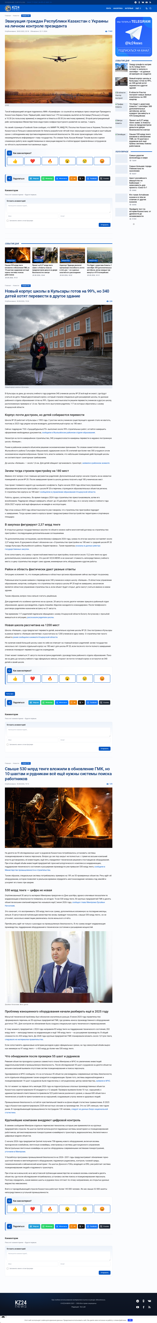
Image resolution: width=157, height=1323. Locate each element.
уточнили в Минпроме (15, 1151)
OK (130, 1320)
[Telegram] (135, 2)
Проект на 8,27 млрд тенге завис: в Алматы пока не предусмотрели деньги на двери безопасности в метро (44, 269)
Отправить (105, 225)
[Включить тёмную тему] (146, 8)
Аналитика (118, 8)
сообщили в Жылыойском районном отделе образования (68, 432)
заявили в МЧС (103, 1081)
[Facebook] (143, 1307)
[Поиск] (150, 8)
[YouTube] (146, 2)
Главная (8, 16)
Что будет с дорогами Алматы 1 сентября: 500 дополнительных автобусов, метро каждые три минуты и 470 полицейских (99, 269)
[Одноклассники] (139, 2)
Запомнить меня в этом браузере (21, 221)
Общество (26, 15)
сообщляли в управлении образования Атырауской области (67, 492)
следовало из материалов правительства (24, 1039)
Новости (16, 16)
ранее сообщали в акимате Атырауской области (35, 637)
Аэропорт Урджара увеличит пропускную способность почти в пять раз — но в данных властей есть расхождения (72, 269)
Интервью (129, 8)
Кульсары (9, 694)
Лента (108, 8)
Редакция (75, 1307)
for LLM (82, 1307)
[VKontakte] (143, 2)
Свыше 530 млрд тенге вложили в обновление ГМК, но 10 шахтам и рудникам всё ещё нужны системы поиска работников (17, 270)
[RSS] (150, 2)
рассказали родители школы (40, 617)
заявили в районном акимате (95, 463)
